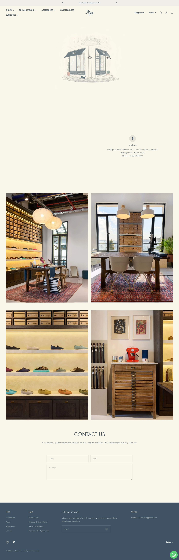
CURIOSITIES (11, 15)
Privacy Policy (34, 517)
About (8, 522)
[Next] (116, 3)
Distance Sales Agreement (38, 530)
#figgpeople (139, 12)
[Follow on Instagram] (7, 542)
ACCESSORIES (47, 10)
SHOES (9, 10)
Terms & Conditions (36, 526)
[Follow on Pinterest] (13, 542)
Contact (8, 530)
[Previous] (62, 3)
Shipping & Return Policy (38, 522)
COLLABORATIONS (26, 10)
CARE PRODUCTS (67, 10)
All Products (10, 517)
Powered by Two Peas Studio (29, 551)
